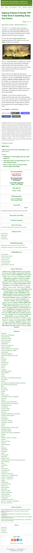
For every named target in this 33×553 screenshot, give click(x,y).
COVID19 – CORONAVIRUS (7, 477)
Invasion (18, 297)
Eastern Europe (22, 281)
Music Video (27, 304)
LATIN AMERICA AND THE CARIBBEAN (10, 396)
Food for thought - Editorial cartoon (16, 287)
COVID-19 (21, 278)
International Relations (8, 297)
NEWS (2, 374)
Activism (5, 271)
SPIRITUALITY (4, 485)
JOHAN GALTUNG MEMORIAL (8, 335)
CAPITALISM (4, 417)
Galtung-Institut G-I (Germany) (7, 264)
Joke (27, 299)
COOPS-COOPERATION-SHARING (9, 350)
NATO (10, 306)
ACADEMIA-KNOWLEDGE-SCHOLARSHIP (10, 413)
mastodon (26, 113)
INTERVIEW (3, 448)
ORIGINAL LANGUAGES (6, 492)
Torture (29, 318)
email (14, 113)
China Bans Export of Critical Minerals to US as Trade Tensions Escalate (16, 161)
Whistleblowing (14, 325)
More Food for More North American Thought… (21, 509)
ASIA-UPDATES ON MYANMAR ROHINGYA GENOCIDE (13, 383)
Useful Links (4, 527)
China (25, 274)
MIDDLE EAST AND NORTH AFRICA (9, 401)
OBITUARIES (4, 489)
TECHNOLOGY (4, 364)
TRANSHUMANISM (5, 444)
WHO (19, 325)
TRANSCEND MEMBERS (6, 354)
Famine (25, 285)
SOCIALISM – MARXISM (6, 420)
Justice (12, 301)
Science (16, 314)
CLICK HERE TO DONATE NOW (16, 174)
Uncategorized (4, 497)
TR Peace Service (5, 259)
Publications (4, 237)
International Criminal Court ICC (22, 295)
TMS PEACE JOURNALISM (7, 345)
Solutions (21, 316)
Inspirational (21, 294)
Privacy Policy (4, 532)
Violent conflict (26, 322)
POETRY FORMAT (5, 487)
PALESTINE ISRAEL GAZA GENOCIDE (9, 403)
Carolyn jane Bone (5, 509)
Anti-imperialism (26, 271)
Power (24, 311)
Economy (11, 283)
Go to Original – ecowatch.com (10, 109)
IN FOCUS (3, 366)
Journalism (7, 300)
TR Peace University (5, 257)
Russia (11, 314)
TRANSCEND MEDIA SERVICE (15, 2)
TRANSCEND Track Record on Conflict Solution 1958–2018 (14, 247)
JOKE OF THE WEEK (5, 490)
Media (21, 302)
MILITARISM (4, 359)
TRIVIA (2, 463)
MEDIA (2, 393)
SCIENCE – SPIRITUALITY (7, 478)
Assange (19, 273)
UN (15, 320)
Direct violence (13, 282)
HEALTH (3, 425)
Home (2, 7)
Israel (25, 297)
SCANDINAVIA (4, 407)
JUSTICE (3, 376)
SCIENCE (3, 439)
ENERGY (3, 381)
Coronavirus (7, 278)
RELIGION (3, 443)
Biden (23, 273)
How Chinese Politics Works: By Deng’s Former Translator (13, 227)
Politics (19, 311)
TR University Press (5, 263)
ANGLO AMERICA (5, 372)
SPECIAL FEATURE (5, 441)
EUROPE (3, 391)
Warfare (24, 324)
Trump (4, 320)
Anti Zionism (5, 273)
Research (28, 312)
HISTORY (3, 424)
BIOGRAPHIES (4, 343)
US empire (5, 322)
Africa (9, 271)
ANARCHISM (4, 456)
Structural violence (14, 318)
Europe (11, 285)
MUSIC (2, 467)
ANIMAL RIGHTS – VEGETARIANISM (9, 475)
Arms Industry (12, 273)
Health (15, 291)
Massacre (15, 302)
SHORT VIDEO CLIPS (6, 496)
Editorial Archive (4, 233)
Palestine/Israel (19, 309)
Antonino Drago (4, 519)
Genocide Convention (14, 289)
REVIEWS (3, 434)
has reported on (19, 38)
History (27, 291)
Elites (16, 283)
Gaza (28, 287)
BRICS (9, 274)
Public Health (12, 312)
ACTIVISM (3, 369)
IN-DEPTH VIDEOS (5, 494)
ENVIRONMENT (4, 419)
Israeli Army (12, 299)
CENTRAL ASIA (4, 390)
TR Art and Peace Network (7, 256)
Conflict (27, 276)
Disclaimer (3, 530)
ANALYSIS (3, 360)
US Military (11, 322)
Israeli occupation (20, 299)
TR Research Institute (6, 261)
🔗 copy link (15, 116)
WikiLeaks (24, 325)
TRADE (24, 21)
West (28, 324)
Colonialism (21, 276)
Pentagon (9, 311)
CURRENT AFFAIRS (5, 470)
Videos (19, 7)
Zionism (16, 327)
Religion (23, 312)
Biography (4, 274)
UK (7, 320)
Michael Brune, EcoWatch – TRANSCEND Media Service (15, 25)
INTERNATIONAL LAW (6, 405)
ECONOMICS (4, 451)
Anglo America (17, 271)
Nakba (5, 305)
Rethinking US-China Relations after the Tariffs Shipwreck (16, 157)
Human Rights (9, 292)
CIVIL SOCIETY (4, 468)
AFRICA (3, 367)
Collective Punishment (12, 276)
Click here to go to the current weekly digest (13, 150)
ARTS (2, 446)
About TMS (25, 7)
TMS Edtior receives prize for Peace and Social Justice (13, 245)
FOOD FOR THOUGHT (6, 484)
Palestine (10, 309)
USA (29, 320)
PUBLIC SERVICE (5, 461)
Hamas (10, 291)
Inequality (14, 294)
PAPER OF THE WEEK (6, 340)
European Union (18, 285)
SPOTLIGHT (4, 398)
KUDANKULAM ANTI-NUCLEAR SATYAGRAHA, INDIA (13, 460)
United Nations (21, 320)
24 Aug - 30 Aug (16, 190)
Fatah (28, 285)
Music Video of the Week (6, 502)
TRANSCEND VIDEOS (6, 338)
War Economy (17, 323)
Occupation (10, 307)
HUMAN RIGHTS (5, 362)
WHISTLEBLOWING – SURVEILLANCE (9, 427)
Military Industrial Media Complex (15, 304)
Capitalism (19, 274)
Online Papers (4, 235)
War (3, 324)
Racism (18, 312)
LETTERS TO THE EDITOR (7, 473)
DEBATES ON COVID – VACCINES (8, 437)
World (29, 325)
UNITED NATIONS (5, 410)
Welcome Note (4, 238)
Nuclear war (22, 305)
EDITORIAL (3, 333)
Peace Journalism (13, 7)
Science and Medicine (25, 314)
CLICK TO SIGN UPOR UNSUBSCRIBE (16, 199)
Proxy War (4, 312)
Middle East (27, 302)
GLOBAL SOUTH (5, 395)
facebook (6, 116)
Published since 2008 (16, 550)
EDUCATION (4, 388)
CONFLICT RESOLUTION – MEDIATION (10, 348)
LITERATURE (4, 465)
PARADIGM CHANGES (6, 431)
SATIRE (3, 436)
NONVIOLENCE (4, 352)
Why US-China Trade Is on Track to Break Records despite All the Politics (15, 165)
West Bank (5, 325)
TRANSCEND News (5, 336)
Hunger (16, 292)
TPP (22, 32)
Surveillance (23, 318)
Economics (5, 283)
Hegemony (21, 291)
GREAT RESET (4, 449)
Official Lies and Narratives (21, 307)
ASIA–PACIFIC (4, 379)
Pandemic (27, 309)
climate (4, 42)
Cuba (17, 280)
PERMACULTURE (5, 458)
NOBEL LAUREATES (5, 347)
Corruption (14, 278)
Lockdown (9, 302)
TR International (4, 254)
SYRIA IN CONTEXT (5, 408)
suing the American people (15, 79)
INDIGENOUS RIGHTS (6, 429)
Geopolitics (24, 289)
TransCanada (18, 77)
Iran (22, 297)
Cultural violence (24, 280)
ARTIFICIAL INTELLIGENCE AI (8, 415)
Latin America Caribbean (22, 300)
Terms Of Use (4, 529)
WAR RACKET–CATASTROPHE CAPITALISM (11, 378)
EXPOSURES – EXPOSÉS (7, 422)
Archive (6, 7)
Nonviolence (15, 305)
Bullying (14, 274)
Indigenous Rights (7, 294)
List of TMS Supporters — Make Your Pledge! (17, 183)
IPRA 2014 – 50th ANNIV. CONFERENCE (10, 501)
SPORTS (3, 480)
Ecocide (29, 281)
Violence (19, 322)
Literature (4, 302)
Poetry (14, 311)
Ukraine (11, 320)
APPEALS (3, 400)
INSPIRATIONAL (4, 482)
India (28, 292)
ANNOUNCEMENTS (5, 342)
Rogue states (4, 314)
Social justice (9, 316)
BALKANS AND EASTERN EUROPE (9, 384)
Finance (5, 287)
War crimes (8, 324)
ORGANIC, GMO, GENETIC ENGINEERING (10, 432)
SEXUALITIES (4, 472)
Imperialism (22, 292)
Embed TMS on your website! (16, 543)
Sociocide (16, 316)
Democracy (5, 281)
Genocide (5, 289)
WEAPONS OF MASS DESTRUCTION (9, 355)
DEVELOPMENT (4, 455)
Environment (22, 283)
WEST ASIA (3, 412)
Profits (28, 311)
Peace (4, 311)
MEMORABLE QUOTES (6, 371)
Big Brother (28, 273)
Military (4, 304)
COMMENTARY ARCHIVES (7, 499)
